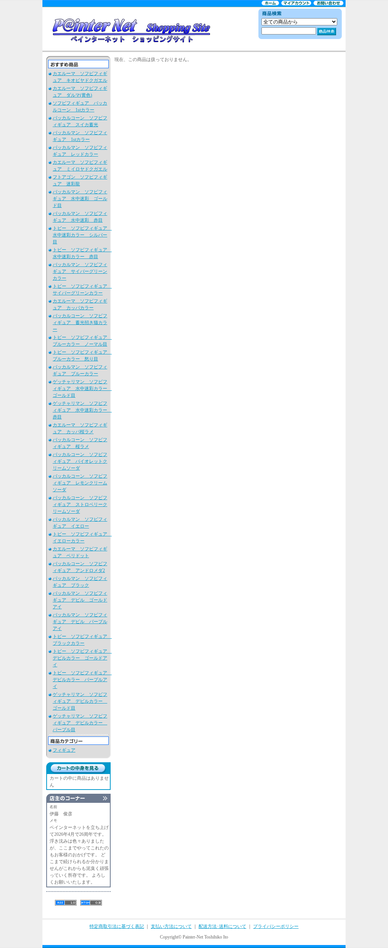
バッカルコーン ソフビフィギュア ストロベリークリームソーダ (80, 504)
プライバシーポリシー (276, 926)
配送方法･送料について (222, 926)
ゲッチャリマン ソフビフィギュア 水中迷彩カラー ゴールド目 (82, 388)
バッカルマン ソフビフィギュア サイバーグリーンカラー (80, 271)
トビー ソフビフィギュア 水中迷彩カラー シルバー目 (82, 235)
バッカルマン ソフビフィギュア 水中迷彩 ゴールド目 (80, 198)
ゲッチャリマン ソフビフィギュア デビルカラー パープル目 (80, 722)
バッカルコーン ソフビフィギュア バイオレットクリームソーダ (80, 461)
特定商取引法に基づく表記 (116, 926)
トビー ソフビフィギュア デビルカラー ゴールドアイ (82, 658)
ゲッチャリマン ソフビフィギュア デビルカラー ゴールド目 (80, 701)
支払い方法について (171, 926)
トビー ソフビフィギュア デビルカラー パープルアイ (82, 679)
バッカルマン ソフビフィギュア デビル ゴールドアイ (80, 600)
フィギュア (64, 750)
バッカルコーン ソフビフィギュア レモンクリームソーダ (80, 482)
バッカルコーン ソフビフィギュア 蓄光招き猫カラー (80, 322)
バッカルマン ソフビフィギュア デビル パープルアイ (80, 621)
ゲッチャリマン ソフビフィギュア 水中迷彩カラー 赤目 (82, 410)
